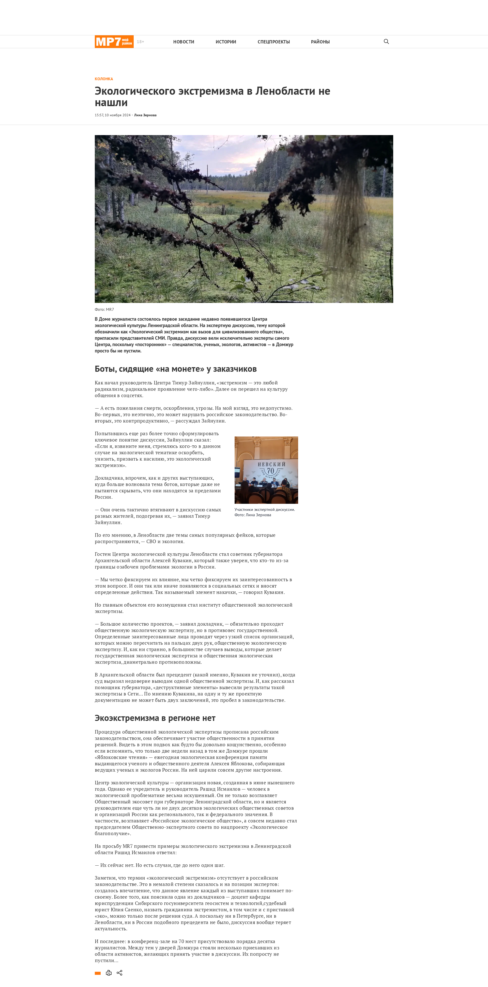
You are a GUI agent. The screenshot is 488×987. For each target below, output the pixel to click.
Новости (183, 42)
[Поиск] (386, 41)
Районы (320, 42)
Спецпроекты (274, 42)
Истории (226, 42)
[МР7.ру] (114, 41)
